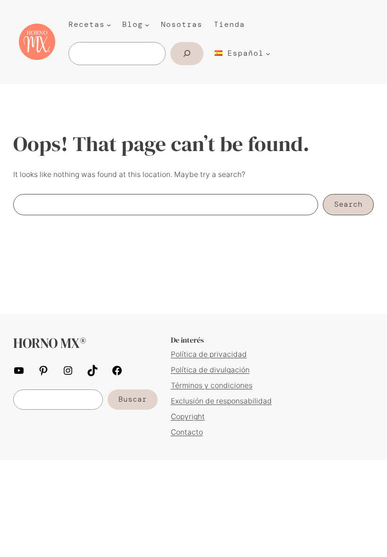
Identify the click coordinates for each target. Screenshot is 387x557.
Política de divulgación (210, 369)
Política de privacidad (209, 354)
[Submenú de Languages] (268, 53)
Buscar (132, 399)
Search (348, 204)
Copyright (188, 416)
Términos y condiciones (211, 385)
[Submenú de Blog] (147, 25)
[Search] (186, 53)
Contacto (187, 432)
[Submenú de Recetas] (109, 25)
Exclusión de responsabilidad (221, 401)
